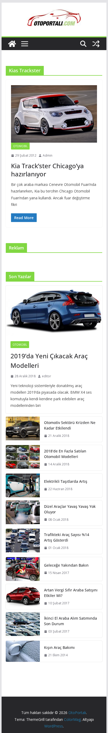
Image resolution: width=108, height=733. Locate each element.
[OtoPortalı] (12, 43)
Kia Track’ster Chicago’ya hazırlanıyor (47, 169)
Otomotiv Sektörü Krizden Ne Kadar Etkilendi (69, 425)
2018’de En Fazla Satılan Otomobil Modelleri (65, 454)
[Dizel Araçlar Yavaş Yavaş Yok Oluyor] (23, 513)
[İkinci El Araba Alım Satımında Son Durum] (23, 625)
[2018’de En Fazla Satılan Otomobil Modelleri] (23, 457)
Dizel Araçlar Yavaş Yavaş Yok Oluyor (70, 509)
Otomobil (20, 146)
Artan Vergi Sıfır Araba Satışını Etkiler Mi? (71, 592)
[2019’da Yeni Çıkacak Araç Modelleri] (54, 311)
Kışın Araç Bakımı (59, 647)
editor (46, 376)
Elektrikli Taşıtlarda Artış (65, 481)
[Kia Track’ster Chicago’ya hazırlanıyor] (54, 114)
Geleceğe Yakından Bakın (66, 565)
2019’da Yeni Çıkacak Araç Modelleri (49, 360)
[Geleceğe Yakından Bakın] (23, 569)
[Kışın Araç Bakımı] (23, 651)
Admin (47, 155)
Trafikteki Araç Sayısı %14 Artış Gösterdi (66, 537)
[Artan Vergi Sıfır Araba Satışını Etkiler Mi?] (23, 596)
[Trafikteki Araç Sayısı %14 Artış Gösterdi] (23, 541)
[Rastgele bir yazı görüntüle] (96, 43)
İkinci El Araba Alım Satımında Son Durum (70, 621)
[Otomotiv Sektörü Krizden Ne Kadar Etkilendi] (23, 429)
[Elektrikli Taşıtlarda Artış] (23, 485)
